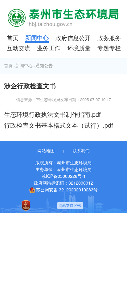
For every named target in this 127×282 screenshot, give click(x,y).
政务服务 (109, 38)
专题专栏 (109, 48)
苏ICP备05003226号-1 (64, 176)
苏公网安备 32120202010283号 (67, 189)
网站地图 (46, 150)
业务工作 (48, 48)
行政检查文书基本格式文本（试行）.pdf (58, 125)
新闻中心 (37, 37)
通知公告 (44, 65)
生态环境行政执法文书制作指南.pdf (52, 114)
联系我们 (81, 150)
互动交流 (18, 48)
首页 (12, 38)
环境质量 (79, 48)
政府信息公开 (73, 38)
